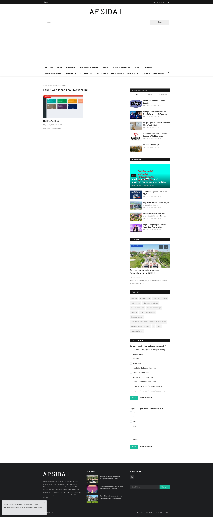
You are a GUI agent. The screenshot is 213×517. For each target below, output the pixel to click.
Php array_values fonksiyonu (140, 326)
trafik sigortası (135, 303)
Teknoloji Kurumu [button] (53, 73)
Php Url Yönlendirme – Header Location (154, 102)
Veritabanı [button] (158, 73)
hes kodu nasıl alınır (137, 308)
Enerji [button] (137, 68)
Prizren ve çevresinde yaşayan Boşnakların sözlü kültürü (145, 271)
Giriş (154, 2)
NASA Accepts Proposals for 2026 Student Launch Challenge (111, 487)
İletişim (46, 2)
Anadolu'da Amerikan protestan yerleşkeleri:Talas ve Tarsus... (110, 477)
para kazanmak (145, 298)
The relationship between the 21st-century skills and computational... (111, 497)
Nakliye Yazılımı (51, 121)
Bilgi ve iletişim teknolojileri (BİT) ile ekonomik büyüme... (156, 204)
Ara (160, 22)
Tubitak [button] (148, 68)
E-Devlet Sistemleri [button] (121, 68)
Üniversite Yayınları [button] (89, 68)
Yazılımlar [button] (132, 73)
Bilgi (44, 125)
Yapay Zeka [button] (71, 68)
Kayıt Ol (161, 2)
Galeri (59, 68)
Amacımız (140, 512)
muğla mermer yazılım (147, 312)
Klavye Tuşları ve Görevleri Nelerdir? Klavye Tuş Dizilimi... (156, 124)
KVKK (166, 512)
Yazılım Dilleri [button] (86, 73)
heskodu (134, 298)
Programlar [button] (117, 73)
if (153, 326)
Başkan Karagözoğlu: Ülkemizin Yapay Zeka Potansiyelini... (154, 226)
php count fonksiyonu (150, 303)
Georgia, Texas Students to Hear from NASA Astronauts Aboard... (155, 113)
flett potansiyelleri (137, 317)
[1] (168, 2)
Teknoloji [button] (70, 73)
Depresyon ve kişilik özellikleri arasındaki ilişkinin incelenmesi (154, 215)
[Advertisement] (106, 48)
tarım (159, 326)
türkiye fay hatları (136, 331)
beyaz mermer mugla (154, 308)
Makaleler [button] (102, 73)
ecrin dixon (134, 185)
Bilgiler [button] (145, 73)
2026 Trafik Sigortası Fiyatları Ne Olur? (155, 193)
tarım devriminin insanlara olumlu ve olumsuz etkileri (148, 322)
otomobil (134, 312)
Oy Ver (133, 398)
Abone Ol (164, 487)
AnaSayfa (49, 68)
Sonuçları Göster (146, 398)
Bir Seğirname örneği (151, 145)
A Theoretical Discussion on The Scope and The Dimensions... (155, 135)
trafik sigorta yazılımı (160, 298)
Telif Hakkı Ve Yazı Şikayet (154, 512)
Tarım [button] (105, 68)
